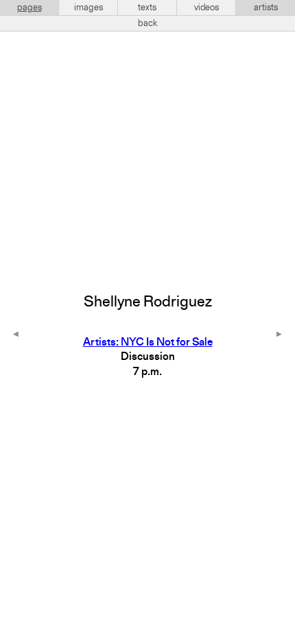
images (88, 7)
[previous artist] (16, 335)
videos (206, 7)
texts (147, 7)
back (148, 23)
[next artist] (279, 335)
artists (266, 7)
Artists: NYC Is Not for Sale (148, 342)
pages (29, 7)
